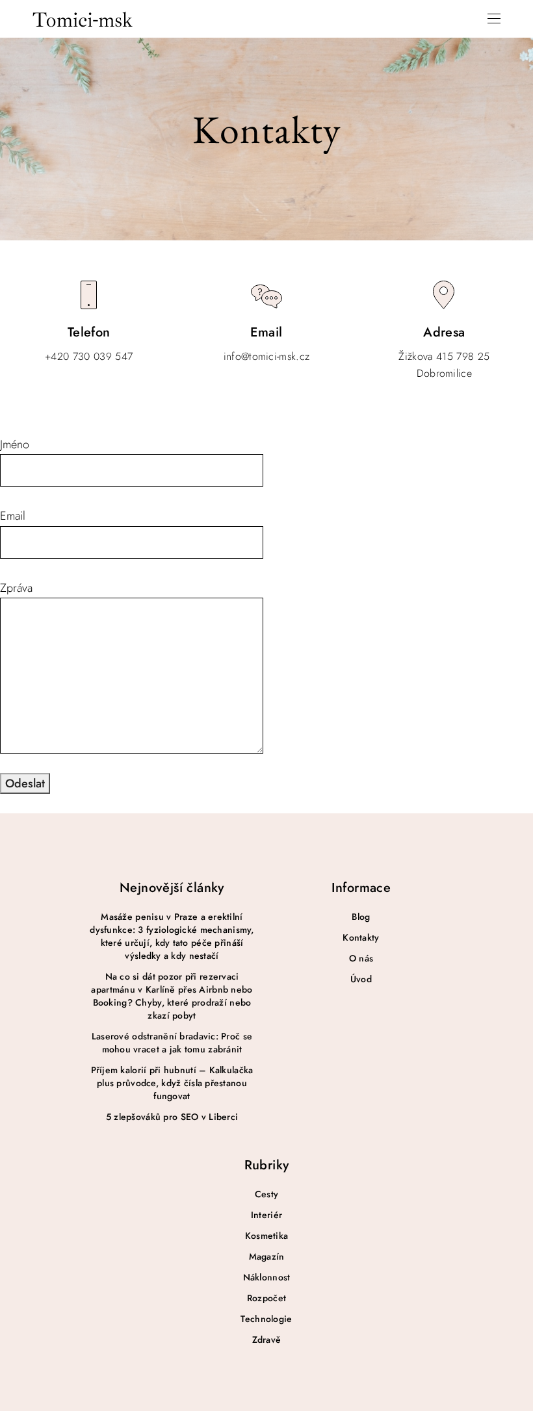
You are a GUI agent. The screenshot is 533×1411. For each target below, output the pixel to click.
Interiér (266, 1214)
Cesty (266, 1194)
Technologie (266, 1318)
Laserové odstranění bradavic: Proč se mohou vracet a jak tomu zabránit (172, 1043)
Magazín (267, 1256)
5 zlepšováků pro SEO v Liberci (172, 1116)
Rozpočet (266, 1297)
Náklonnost (267, 1277)
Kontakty (361, 937)
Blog (361, 916)
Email (12, 515)
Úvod (361, 978)
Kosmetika (267, 1235)
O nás (361, 958)
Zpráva (16, 587)
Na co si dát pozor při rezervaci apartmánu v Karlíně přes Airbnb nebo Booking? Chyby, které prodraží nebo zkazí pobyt (171, 996)
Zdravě (266, 1339)
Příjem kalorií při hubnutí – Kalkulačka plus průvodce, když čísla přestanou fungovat (172, 1082)
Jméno (14, 444)
